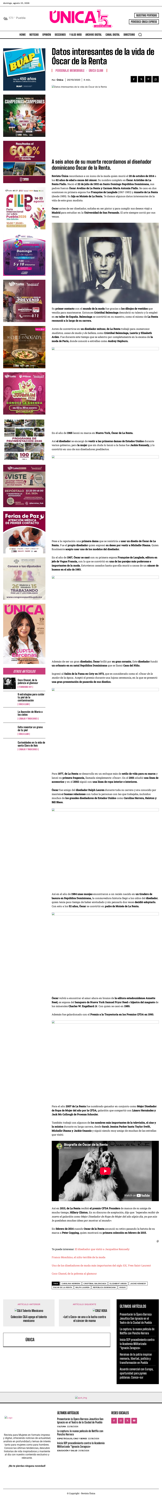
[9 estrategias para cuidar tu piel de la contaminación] (9, 698)
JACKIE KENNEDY (138, 1284)
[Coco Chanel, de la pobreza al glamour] (9, 683)
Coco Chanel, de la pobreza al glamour (28, 681)
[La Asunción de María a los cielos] (9, 715)
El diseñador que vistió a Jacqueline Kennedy (102, 1249)
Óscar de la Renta (62, 1287)
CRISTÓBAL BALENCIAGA (95, 1284)
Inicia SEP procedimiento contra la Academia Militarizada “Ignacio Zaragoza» (137, 1344)
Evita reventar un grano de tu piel (30, 728)
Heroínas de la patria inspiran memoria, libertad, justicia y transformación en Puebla (136, 1358)
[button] (140, 34)
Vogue (122, 1287)
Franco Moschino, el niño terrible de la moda (78, 1257)
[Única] (15, 1339)
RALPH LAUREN (82, 1287)
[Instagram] (121, 1421)
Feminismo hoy (25, 687)
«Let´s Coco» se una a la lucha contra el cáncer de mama (84, 1318)
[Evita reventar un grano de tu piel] (9, 730)
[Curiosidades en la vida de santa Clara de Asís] (9, 746)
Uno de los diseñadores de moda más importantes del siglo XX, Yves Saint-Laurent (101, 1265)
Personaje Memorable (70, 70)
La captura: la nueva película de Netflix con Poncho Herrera (80, 1432)
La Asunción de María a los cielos (30, 713)
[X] (141, 79)
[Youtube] (134, 1421)
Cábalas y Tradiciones (28, 719)
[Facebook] (134, 79)
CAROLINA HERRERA (71, 1284)
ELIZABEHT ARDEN (118, 1284)
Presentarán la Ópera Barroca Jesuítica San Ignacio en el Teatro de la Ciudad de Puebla (136, 1318)
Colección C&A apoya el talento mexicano (29, 1318)
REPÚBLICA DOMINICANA (104, 1287)
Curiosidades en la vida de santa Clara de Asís (31, 744)
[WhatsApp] (156, 79)
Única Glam (24, 704)
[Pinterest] (148, 79)
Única (60, 79)
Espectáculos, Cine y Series (72, 1438)
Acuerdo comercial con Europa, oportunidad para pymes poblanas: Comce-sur (136, 1373)
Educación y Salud (67, 1450)
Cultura (61, 1426)
